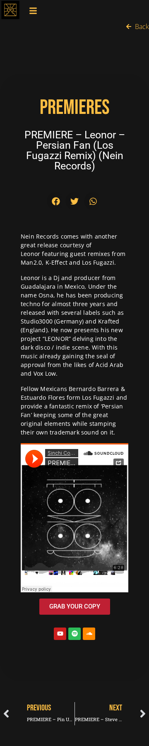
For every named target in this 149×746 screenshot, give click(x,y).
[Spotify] (74, 634)
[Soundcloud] (89, 634)
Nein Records (40, 236)
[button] (56, 201)
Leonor (30, 254)
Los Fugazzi (98, 397)
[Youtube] (60, 634)
